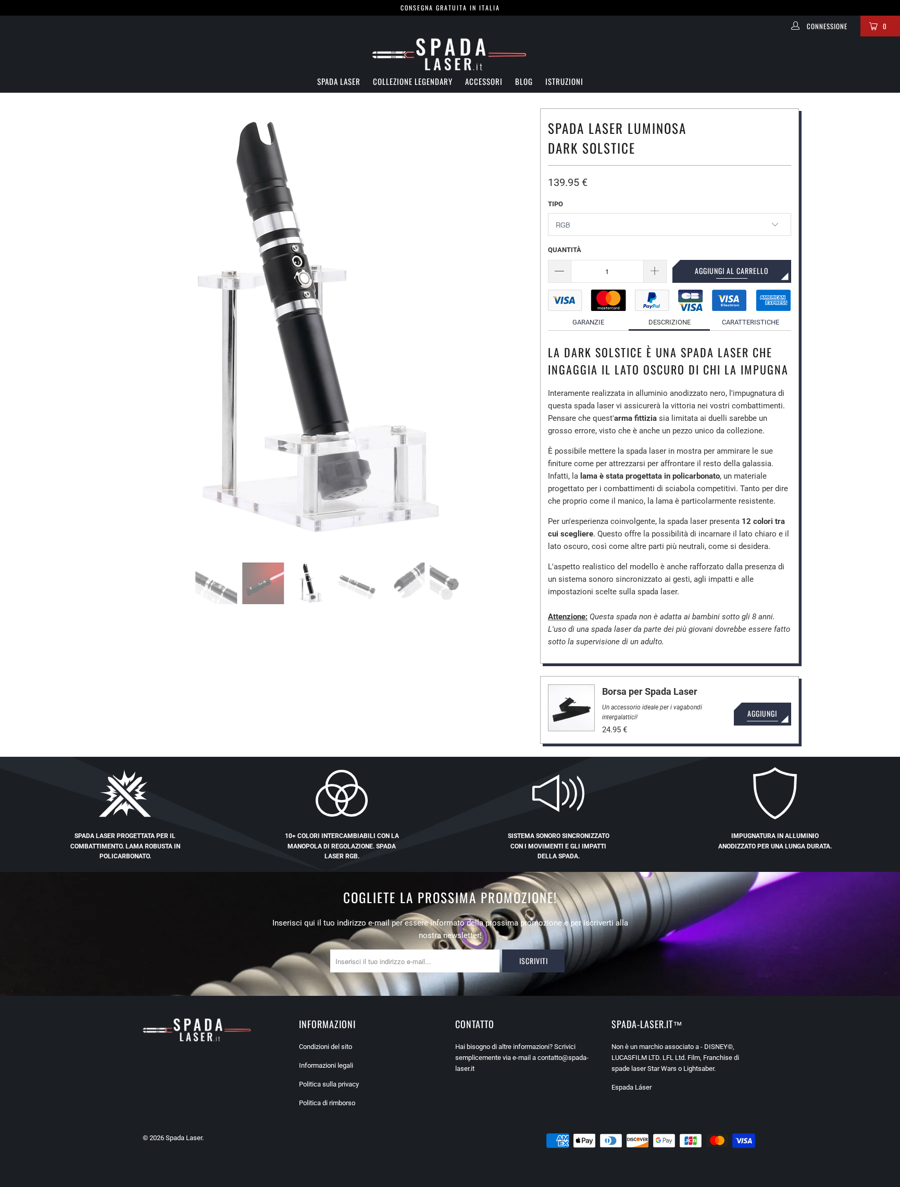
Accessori (484, 81)
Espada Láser (631, 1087)
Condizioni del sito (325, 1047)
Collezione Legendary (413, 81)
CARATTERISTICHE (750, 322)
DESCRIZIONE (669, 322)
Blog (524, 81)
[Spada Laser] (450, 55)
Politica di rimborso (327, 1103)
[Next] (506, 327)
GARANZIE (588, 322)
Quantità (564, 250)
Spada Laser (338, 81)
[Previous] (114, 327)
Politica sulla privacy (329, 1084)
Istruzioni (564, 81)
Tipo (555, 204)
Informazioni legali (326, 1065)
